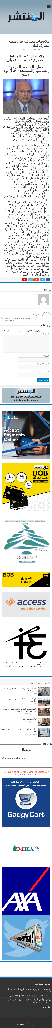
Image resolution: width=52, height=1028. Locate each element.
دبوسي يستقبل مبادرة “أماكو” (36, 314)
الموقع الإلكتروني (43, 371)
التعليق (46, 334)
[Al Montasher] (26, 17)
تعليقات (31, 683)
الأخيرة (47, 683)
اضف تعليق (30, 49)
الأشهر (39, 683)
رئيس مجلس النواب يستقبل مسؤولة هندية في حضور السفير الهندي (20, 710)
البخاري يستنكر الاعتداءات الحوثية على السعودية (17, 318)
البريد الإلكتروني (43, 364)
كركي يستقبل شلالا (29, 719)
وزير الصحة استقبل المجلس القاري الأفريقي (30, 995)
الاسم (46, 356)
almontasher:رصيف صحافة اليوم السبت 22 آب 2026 (28, 990)
